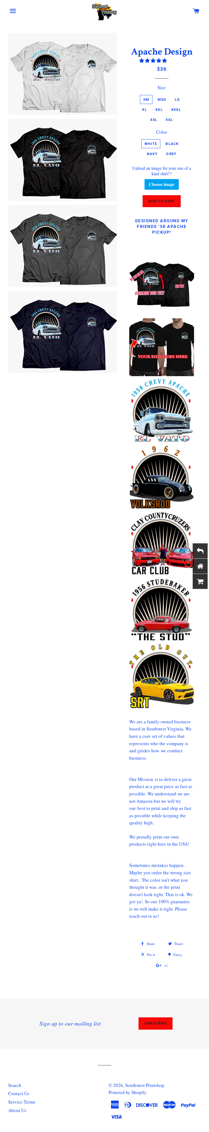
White (151, 144)
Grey (171, 154)
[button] (153, 60)
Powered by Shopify (128, 1092)
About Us (17, 1110)
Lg (177, 99)
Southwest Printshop (144, 1085)
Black (172, 144)
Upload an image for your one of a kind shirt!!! (161, 170)
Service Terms (21, 1102)
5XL (169, 120)
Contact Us (18, 1093)
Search (14, 1085)
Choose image (161, 184)
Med (162, 99)
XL (144, 110)
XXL (159, 110)
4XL (153, 120)
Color (161, 132)
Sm (146, 99)
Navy (152, 154)
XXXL (176, 110)
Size (162, 87)
